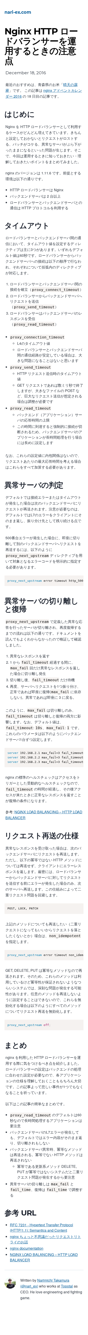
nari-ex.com (18, 12)
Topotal (67, 1286)
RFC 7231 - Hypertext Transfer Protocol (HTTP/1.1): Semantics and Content (41, 1227)
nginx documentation (26, 1248)
